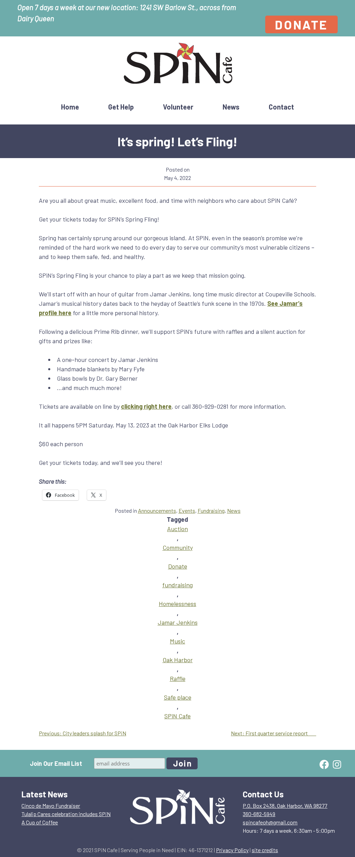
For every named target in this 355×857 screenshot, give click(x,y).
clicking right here (146, 406)
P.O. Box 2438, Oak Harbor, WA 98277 (285, 805)
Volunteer (178, 107)
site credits (265, 850)
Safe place (177, 697)
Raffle (177, 678)
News (231, 107)
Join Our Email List (56, 763)
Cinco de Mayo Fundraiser (50, 805)
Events (187, 510)
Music (177, 641)
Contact (281, 107)
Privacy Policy (232, 850)
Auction (177, 529)
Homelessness (177, 603)
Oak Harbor (178, 660)
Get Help (121, 107)
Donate (301, 24)
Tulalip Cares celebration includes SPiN (66, 814)
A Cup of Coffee (39, 822)
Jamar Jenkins (178, 622)
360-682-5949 (259, 814)
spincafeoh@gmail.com (270, 822)
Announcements (157, 510)
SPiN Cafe (177, 716)
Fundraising (211, 510)
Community (178, 547)
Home (70, 107)
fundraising (177, 585)
